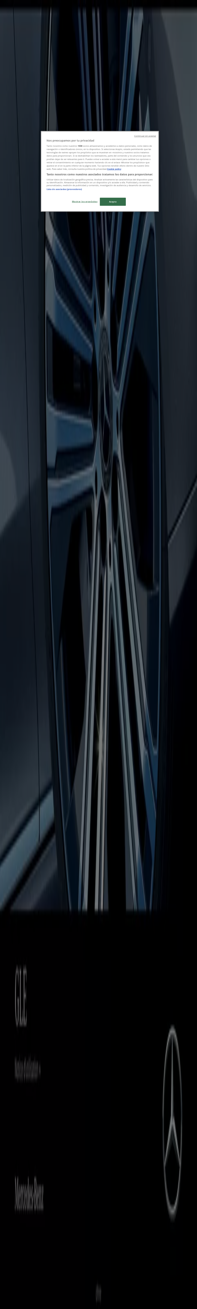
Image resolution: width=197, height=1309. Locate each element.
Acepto (113, 201)
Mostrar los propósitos (85, 201)
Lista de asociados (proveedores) (64, 189)
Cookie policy (114, 168)
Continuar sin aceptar (145, 136)
